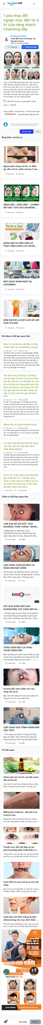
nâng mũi (22, 87)
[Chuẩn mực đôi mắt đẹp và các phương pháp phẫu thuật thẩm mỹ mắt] (21, 835)
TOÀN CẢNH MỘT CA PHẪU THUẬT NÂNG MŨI (17, 649)
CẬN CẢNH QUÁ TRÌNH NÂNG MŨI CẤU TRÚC (21, 729)
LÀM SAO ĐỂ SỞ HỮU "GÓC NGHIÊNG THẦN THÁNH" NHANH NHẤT (20, 525)
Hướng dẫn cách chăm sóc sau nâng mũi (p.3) (19, 690)
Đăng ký (35, 1022)
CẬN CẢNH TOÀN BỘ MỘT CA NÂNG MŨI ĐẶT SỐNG (19, 566)
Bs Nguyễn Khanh (19, 36)
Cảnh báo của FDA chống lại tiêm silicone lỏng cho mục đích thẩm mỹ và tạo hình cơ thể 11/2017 (21, 918)
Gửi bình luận (26, 131)
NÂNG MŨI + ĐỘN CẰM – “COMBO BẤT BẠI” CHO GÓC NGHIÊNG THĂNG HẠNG (21, 206)
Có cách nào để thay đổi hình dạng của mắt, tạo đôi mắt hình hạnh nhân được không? (21, 446)
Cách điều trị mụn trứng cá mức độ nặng (21, 883)
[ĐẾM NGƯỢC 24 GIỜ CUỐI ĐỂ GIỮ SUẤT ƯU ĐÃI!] (21, 308)
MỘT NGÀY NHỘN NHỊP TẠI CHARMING (17, 283)
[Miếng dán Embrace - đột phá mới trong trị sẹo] (21, 800)
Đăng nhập (23, 1022)
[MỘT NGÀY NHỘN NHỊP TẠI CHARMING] (21, 269)
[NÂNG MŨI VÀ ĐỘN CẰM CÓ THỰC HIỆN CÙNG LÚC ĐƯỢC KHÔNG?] (21, 231)
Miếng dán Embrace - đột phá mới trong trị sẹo (20, 813)
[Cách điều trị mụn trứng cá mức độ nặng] (21, 870)
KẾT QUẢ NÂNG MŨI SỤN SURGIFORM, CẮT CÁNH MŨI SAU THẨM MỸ (21, 608)
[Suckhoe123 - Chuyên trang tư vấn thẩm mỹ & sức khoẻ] (14, 3)
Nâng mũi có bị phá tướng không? (20, 424)
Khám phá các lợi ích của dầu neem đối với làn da (21, 778)
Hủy (37, 131)
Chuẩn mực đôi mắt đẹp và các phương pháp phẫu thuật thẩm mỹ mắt (20, 848)
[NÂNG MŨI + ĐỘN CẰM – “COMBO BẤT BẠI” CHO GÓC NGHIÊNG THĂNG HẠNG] (21, 193)
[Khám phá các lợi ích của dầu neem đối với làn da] (21, 765)
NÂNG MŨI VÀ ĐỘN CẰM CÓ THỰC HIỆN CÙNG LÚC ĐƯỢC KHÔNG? (19, 245)
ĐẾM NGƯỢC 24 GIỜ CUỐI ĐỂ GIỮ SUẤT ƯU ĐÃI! (21, 321)
